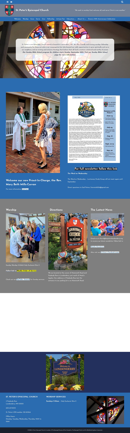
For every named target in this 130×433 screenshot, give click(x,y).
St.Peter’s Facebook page (110, 252)
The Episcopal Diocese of (58, 430)
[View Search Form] (122, 2)
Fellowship (50, 19)
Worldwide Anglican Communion (94, 430)
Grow (32, 19)
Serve (38, 19)
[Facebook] (7, 2)
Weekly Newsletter (97, 247)
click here (25, 189)
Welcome (17, 19)
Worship (25, 19)
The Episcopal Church (77, 430)
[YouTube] (11, 2)
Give (43, 19)
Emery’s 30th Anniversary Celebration (102, 19)
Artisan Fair (60, 19)
